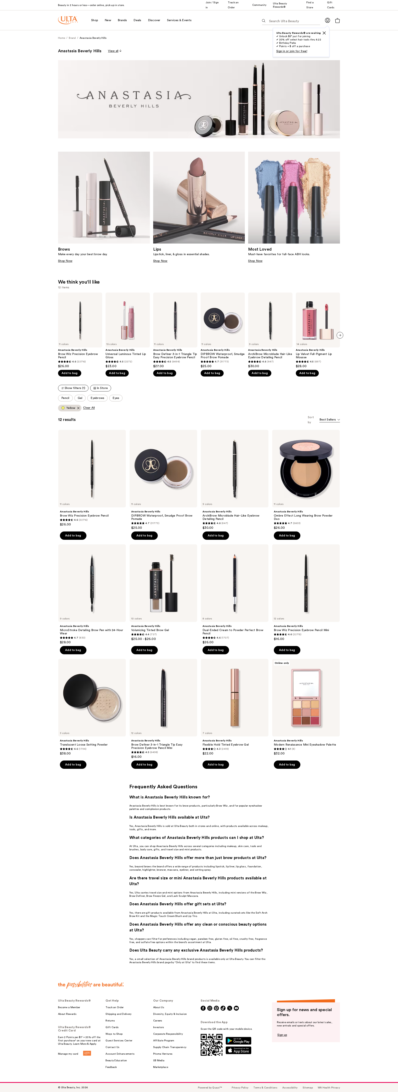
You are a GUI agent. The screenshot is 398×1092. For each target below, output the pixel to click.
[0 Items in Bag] (337, 20)
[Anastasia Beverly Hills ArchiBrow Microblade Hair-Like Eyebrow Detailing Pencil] (270, 330)
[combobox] (329, 420)
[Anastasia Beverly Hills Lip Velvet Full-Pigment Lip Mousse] (318, 330)
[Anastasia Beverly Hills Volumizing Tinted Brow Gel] (163, 592)
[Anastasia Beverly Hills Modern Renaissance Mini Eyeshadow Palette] (306, 707)
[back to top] (385, 1079)
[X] (324, 33)
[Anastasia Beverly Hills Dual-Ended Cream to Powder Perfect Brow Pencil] (234, 594)
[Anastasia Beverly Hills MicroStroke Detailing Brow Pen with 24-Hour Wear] (92, 594)
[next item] (340, 335)
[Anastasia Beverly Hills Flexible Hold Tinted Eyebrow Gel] (234, 707)
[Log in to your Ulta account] (327, 20)
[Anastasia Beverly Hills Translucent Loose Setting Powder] (92, 707)
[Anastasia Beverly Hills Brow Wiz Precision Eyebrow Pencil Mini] (306, 592)
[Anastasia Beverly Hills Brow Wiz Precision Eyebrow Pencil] (80, 330)
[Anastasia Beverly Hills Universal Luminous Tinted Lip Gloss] (128, 330)
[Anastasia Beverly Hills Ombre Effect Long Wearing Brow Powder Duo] (306, 480)
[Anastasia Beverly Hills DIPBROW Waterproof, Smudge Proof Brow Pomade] (223, 330)
